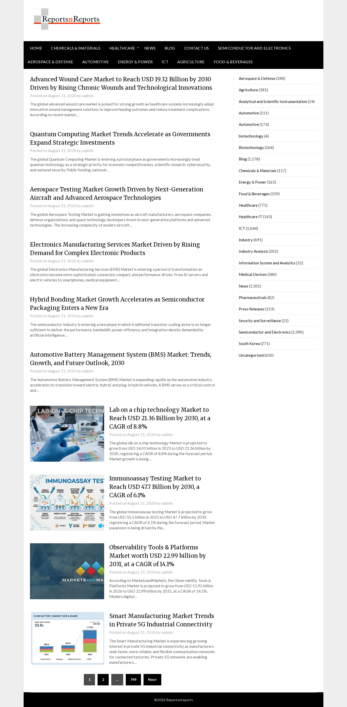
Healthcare (122, 48)
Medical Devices (253, 274)
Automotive (95, 61)
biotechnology (251, 136)
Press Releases (251, 309)
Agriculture (191, 61)
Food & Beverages (233, 61)
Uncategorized (251, 355)
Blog (170, 48)
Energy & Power (135, 61)
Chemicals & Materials (76, 48)
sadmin (87, 95)
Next (152, 679)
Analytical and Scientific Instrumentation (273, 101)
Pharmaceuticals (253, 297)
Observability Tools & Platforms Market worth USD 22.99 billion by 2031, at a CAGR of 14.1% (157, 556)
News (150, 48)
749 (133, 679)
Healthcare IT (250, 216)
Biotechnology (251, 147)
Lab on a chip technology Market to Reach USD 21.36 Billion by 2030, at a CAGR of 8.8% (160, 418)
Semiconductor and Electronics (254, 48)
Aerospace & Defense (50, 61)
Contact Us (196, 48)
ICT (165, 61)
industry (246, 239)
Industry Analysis (253, 251)
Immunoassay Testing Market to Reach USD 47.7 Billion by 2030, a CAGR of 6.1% (155, 487)
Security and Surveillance (260, 320)
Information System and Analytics (267, 263)
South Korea (249, 343)
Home (36, 48)
